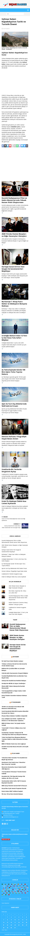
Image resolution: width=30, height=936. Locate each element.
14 (3, 922)
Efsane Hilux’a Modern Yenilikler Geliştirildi (14, 716)
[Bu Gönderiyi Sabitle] (10, 145)
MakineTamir (17, 855)
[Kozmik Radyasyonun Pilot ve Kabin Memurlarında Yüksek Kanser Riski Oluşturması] (15, 188)
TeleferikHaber (16, 848)
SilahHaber (4, 856)
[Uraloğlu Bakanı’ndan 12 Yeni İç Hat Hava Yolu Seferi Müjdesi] (15, 326)
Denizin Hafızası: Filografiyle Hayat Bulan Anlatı (14, 437)
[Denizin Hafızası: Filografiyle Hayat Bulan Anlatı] (15, 427)
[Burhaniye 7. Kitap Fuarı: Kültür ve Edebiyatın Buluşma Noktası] (15, 292)
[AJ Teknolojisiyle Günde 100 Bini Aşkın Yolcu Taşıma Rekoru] (15, 360)
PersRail (11, 872)
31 (15, 927)
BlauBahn (18, 870)
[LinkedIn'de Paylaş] (7, 145)
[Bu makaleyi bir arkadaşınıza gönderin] (12, 145)
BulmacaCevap (5, 863)
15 (7, 922)
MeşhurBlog (18, 867)
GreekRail (23, 872)
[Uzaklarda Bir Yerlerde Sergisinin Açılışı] (15, 459)
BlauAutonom (16, 872)
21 (3, 925)
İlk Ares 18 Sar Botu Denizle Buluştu (12, 794)
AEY (22, 858)
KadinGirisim (5, 851)
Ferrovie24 (4, 874)
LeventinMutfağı (6, 867)
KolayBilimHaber (21, 856)
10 (15, 919)
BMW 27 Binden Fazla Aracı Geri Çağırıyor (14, 744)
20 (26, 922)
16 (11, 922)
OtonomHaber (15, 702)
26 (22, 925)
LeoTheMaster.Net (12, 856)
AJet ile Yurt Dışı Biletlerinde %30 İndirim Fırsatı (14, 405)
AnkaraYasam (11, 851)
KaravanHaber (13, 853)
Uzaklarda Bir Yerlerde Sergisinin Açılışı (12, 470)
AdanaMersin (19, 851)
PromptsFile (24, 874)
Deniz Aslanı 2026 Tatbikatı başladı (12, 791)
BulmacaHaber (14, 860)
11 (18, 919)
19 (22, 922)
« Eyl (3, 930)
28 (3, 927)
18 (18, 922)
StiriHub (9, 874)
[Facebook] (3, 824)
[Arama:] (15, 14)
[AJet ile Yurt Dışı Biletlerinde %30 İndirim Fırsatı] (15, 394)
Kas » (6, 930)
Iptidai (22, 855)
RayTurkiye (4, 865)
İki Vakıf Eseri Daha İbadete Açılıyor (12, 661)
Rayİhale (12, 867)
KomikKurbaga (13, 863)
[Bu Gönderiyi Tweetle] (5, 145)
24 (15, 925)
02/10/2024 (6, 28)
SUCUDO (4, 848)
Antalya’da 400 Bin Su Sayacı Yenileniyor (13, 683)
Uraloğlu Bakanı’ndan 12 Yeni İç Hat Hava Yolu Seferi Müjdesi (14, 338)
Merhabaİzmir (5, 853)
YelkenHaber (20, 853)
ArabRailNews (5, 872)
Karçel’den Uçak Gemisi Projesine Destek (14, 788)
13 (26, 919)
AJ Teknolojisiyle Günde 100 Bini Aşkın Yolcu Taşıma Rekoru (13, 372)
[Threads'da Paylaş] (27, 145)
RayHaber (16, 656)
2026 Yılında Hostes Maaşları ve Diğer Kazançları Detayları (14, 235)
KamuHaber (5, 855)
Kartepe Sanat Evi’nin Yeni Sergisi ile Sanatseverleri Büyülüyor (13, 269)
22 (7, 925)
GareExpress (24, 870)
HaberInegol (5, 858)
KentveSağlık (17, 865)
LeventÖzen (20, 849)
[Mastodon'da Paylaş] (19, 145)
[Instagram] (7, 824)
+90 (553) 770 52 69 (7, 815)
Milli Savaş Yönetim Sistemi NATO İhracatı (14, 785)
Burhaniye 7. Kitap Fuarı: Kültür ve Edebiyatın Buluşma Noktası (14, 303)
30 (11, 927)
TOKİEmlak (23, 867)
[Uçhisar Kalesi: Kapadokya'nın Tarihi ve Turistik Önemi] (15, 45)
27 (26, 925)
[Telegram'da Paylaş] (22, 145)
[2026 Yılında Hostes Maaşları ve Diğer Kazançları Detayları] (15, 224)
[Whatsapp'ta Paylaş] (17, 145)
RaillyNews (4, 870)
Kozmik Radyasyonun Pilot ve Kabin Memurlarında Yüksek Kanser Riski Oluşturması (14, 200)
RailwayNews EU (6, 875)
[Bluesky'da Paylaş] (24, 145)
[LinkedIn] (5, 824)
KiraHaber (18, 858)
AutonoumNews (11, 870)
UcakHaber (11, 855)
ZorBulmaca (11, 865)
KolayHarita (20, 863)
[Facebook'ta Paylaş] (3, 145)
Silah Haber (16, 753)
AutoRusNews (17, 874)
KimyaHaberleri (13, 849)
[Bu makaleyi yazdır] (15, 145)
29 (7, 927)
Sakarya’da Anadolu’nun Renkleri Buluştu (14, 680)
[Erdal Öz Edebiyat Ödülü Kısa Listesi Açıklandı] (15, 491)
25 (18, 925)
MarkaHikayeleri (6, 860)
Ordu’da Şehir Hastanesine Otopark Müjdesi (15, 673)
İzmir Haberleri (5, 903)
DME (13, 874)
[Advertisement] (15, 82)
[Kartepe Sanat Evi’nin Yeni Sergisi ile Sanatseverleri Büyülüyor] (15, 257)
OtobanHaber (11, 858)
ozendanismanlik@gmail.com (11, 817)
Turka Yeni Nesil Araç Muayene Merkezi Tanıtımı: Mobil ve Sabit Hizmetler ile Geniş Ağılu (14, 739)
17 (15, 922)
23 (11, 925)
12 (22, 919)
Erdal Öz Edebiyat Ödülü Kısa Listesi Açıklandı (14, 502)
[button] (28, 10)
